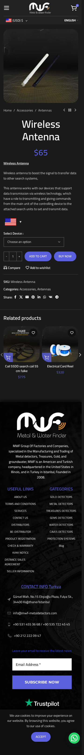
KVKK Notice (20, 552)
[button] (8, 357)
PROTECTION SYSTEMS (61, 538)
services (20, 510)
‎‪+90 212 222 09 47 (27, 636)
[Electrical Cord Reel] (60, 344)
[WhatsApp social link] (44, 297)
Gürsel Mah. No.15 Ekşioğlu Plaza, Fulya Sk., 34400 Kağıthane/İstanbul (43, 599)
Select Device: (13, 233)
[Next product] (75, 110)
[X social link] (21, 297)
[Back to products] (70, 110)
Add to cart (38, 256)
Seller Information (20, 571)
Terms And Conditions (20, 504)
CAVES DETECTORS (61, 531)
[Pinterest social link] (33, 297)
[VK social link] (50, 297)
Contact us (20, 517)
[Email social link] (27, 297)
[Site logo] (40, 8)
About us (20, 497)
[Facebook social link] (15, 297)
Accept (41, 736)
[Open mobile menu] (6, 8)
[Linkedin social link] (39, 297)
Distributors (20, 524)
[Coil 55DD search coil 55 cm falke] (22, 344)
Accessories (25, 110)
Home (8, 110)
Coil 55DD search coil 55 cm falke (21, 368)
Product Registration (20, 538)
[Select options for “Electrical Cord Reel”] (46, 357)
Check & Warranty (20, 545)
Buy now (65, 256)
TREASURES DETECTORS (61, 510)
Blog (61, 545)
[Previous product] (64, 110)
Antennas (45, 110)
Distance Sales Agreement (15, 562)
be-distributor (20, 531)
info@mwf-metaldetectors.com (35, 613)
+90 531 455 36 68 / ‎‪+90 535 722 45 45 (41, 624)
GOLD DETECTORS (61, 497)
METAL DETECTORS (61, 504)
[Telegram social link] (57, 297)
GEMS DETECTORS (61, 517)
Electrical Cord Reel (60, 366)
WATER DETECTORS (61, 524)
